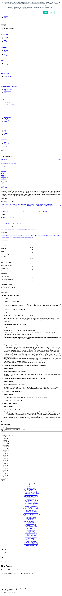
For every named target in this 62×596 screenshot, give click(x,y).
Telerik (32, 229)
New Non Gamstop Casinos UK (31, 489)
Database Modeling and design (42, 235)
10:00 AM (6, 441)
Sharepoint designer (11, 211)
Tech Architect (7, 91)
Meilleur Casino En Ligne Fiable (31, 509)
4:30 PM (6, 463)
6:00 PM (6, 468)
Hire (2, 187)
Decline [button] (51, 12)
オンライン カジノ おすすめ (31, 502)
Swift (5, 40)
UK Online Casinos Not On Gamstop (31, 514)
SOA (31, 205)
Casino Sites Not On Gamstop (31, 503)
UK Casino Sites (31, 488)
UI (4, 66)
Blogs (5, 549)
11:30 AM (6, 446)
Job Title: (3, 427)
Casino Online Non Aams (31, 518)
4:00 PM (6, 462)
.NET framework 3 (56, 205)
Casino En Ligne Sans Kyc (31, 542)
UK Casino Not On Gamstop (31, 507)
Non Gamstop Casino (31, 517)
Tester (5, 92)
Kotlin (5, 41)
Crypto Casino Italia (31, 535)
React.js (5, 54)
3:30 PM (6, 460)
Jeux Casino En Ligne (31, 524)
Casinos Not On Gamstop (31, 506)
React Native (7, 143)
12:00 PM (6, 448)
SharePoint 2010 (18, 204)
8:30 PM (6, 477)
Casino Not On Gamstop (31, 491)
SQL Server (3, 177)
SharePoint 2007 (26, 204)
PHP (5, 53)
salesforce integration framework (17, 229)
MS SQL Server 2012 (6, 217)
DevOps (6, 115)
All (1, 25)
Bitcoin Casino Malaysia (31, 539)
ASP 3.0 (41, 204)
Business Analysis (31, 235)
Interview (5, 187)
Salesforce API (20, 211)
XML (46, 205)
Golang (5, 144)
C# (4, 134)
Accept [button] (45, 12)
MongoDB (6, 146)
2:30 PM (6, 457)
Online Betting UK (31, 499)
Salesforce (3, 179)
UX (4, 63)
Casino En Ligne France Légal (31, 545)
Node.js (5, 131)
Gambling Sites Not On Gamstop (31, 493)
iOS (5, 38)
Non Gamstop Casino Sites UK (31, 496)
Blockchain (6, 118)
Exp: (4, 181)
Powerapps (8, 205)
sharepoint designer (22, 205)
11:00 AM (6, 445)
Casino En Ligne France (31, 534)
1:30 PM (6, 453)
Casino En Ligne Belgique (31, 525)
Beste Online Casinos (31, 510)
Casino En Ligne (31, 538)
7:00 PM (6, 472)
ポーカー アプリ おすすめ (31, 544)
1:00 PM (6, 451)
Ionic (5, 142)
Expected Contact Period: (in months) (9, 429)
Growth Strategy (8, 76)
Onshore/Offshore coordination (8, 235)
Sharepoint (3, 171)
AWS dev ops (41, 205)
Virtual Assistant (7, 102)
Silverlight (32, 204)
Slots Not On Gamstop (31, 519)
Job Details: (3, 430)
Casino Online (31, 522)
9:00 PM (6, 478)
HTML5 (49, 205)
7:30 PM (6, 473)
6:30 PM (6, 470)
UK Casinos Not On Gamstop (31, 513)
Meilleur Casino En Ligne (31, 533)
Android (6, 37)
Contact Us (6, 17)
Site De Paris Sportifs (31, 541)
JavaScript (6, 50)
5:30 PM (6, 467)
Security (6, 121)
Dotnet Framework (5, 229)
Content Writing (7, 77)
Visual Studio (4, 211)
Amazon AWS (30, 237)
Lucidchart (27, 229)
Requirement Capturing (21, 235)
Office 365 (3, 204)
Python (5, 133)
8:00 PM (6, 475)
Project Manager (7, 89)
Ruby (5, 51)
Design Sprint (7, 64)
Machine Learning (8, 117)
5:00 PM (6, 465)
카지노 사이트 (31, 530)
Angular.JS (6, 55)
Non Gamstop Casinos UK (31, 495)
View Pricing (58, 159)
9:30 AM (6, 440)
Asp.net (2, 175)
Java (5, 129)
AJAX (44, 204)
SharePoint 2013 (10, 204)
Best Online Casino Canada (31, 500)
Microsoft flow (14, 205)
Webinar (6, 16)
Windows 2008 (18, 223)
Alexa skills (35, 205)
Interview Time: (4, 436)
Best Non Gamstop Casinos (31, 486)
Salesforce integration (22, 237)
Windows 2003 (11, 223)
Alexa (35, 229)
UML (28, 205)
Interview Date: (4, 435)
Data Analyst (7, 120)
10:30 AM (6, 443)
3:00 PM (6, 458)
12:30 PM (6, 450)
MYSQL (13, 217)
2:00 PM (6, 455)
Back (2, 150)
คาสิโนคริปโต (31, 528)
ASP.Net (36, 204)
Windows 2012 (4, 223)
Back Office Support (9, 104)
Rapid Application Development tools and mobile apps (37, 211)
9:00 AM (6, 438)
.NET (5, 130)
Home (5, 548)
